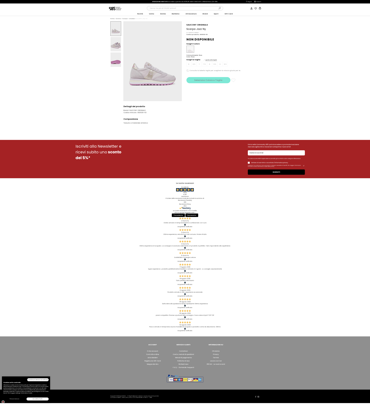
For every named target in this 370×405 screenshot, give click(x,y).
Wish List (255, 8)
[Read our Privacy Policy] (304, 166)
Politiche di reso (183, 361)
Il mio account (152, 351)
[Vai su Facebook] (256, 396)
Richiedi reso (183, 364)
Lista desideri (153, 358)
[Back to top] (366, 394)
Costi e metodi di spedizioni (183, 354)
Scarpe (125, 19)
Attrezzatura (191, 14)
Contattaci (183, 351)
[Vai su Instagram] (258, 396)
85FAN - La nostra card (216, 364)
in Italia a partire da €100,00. (185, 1)
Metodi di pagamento (183, 358)
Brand (205, 14)
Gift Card (229, 14)
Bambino (176, 14)
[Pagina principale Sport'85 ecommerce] (115, 8)
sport (216, 14)
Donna (163, 14)
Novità (140, 14)
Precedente (178, 215)
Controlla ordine (152, 354)
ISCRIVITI (276, 172)
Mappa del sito (152, 364)
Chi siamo (216, 351)
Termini (216, 358)
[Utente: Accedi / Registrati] (251, 8)
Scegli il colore (193, 44)
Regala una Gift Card (152, 361)
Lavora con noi (216, 361)
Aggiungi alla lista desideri (233, 80)
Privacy (216, 354)
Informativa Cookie (26, 393)
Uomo (151, 14)
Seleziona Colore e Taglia (208, 80)
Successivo (191, 215)
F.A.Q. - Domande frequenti (183, 367)
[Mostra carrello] (260, 8)
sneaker (132, 19)
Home (112, 19)
